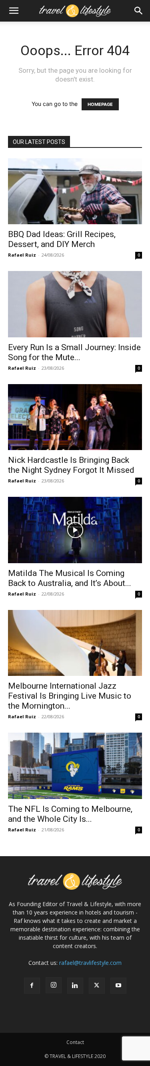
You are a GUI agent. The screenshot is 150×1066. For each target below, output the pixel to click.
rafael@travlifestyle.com (90, 962)
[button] (13, 11)
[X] (97, 986)
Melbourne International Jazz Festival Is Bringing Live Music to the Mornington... (69, 696)
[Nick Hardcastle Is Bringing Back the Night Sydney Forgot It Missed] (75, 417)
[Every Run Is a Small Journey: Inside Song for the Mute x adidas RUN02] (75, 304)
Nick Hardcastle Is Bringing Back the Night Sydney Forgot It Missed (71, 465)
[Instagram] (54, 985)
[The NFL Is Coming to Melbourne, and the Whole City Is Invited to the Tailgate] (75, 766)
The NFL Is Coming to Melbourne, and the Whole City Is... (70, 814)
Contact (75, 1042)
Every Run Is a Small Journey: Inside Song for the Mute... (74, 352)
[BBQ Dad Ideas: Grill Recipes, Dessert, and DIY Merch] (75, 191)
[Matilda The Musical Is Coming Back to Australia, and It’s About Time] (75, 530)
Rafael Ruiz (22, 255)
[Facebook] (32, 986)
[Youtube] (118, 986)
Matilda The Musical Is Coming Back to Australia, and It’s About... (69, 578)
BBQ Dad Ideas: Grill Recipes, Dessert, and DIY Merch (62, 239)
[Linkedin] (75, 986)
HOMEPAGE (100, 104)
